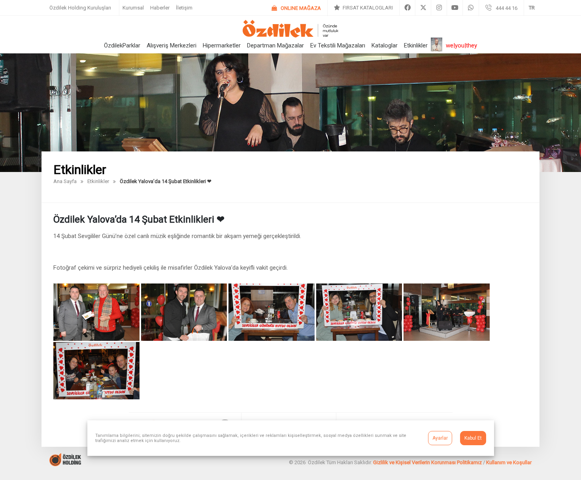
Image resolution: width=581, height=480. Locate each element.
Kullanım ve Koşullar (509, 462)
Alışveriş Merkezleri (171, 45)
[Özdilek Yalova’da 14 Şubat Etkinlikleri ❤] (97, 338)
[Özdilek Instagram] (439, 8)
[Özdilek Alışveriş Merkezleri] (290, 35)
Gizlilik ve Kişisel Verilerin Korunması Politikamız (427, 462)
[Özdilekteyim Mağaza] (296, 8)
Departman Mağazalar (275, 45)
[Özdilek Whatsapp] (471, 8)
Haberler (160, 8)
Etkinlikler (416, 45)
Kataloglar (385, 45)
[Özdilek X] (423, 8)
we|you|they (461, 45)
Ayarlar (440, 438)
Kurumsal (133, 8)
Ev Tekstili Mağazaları (337, 45)
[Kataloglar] (363, 8)
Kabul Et (473, 438)
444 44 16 (506, 8)
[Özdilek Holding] (65, 464)
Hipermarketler (222, 45)
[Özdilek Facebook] (407, 8)
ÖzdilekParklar (122, 45)
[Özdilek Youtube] (454, 8)
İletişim (184, 8)
